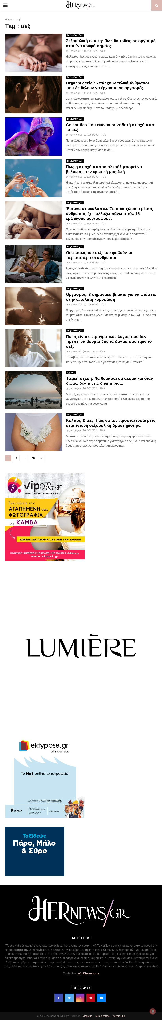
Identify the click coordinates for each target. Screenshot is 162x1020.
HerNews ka (75, 134)
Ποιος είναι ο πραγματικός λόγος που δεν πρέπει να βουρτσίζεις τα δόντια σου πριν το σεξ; (109, 341)
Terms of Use (102, 1016)
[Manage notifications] (153, 1011)
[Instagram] (80, 998)
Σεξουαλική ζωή (75, 35)
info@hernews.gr (88, 973)
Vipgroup (87, 1016)
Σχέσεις (71, 372)
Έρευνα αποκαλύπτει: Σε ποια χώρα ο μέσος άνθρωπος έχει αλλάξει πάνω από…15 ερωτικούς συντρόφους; (109, 213)
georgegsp (75, 388)
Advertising (118, 1016)
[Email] (101, 998)
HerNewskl (75, 51)
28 (33, 458)
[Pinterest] (90, 998)
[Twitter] (69, 998)
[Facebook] (58, 998)
